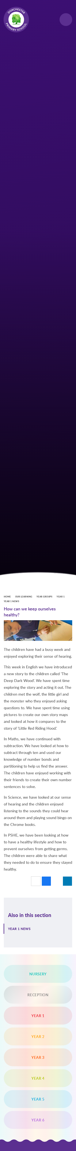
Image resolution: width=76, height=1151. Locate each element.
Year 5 (38, 1099)
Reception (37, 994)
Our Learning (23, 596)
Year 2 (38, 1036)
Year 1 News (11, 601)
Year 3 (38, 1057)
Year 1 (61, 596)
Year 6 (38, 1119)
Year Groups (44, 596)
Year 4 (38, 1078)
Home (7, 596)
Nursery (37, 973)
